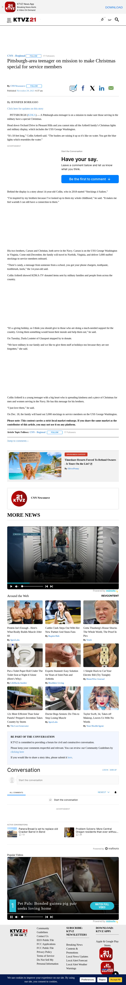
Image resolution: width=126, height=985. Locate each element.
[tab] (16, 792)
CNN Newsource (17, 86)
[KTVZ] (26, 19)
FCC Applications (46, 944)
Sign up (113, 770)
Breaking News (74, 944)
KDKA (32, 115)
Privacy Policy (44, 952)
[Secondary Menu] (11, 19)
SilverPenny (73, 468)
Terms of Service (45, 955)
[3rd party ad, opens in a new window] (35, 478)
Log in (105, 770)
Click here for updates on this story (25, 108)
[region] (63, 809)
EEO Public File (45, 940)
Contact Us (42, 936)
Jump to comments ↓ (18, 440)
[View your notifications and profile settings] (115, 792)
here (70, 757)
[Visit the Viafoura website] (112, 848)
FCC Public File (45, 948)
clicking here (17, 751)
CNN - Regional (37, 432)
